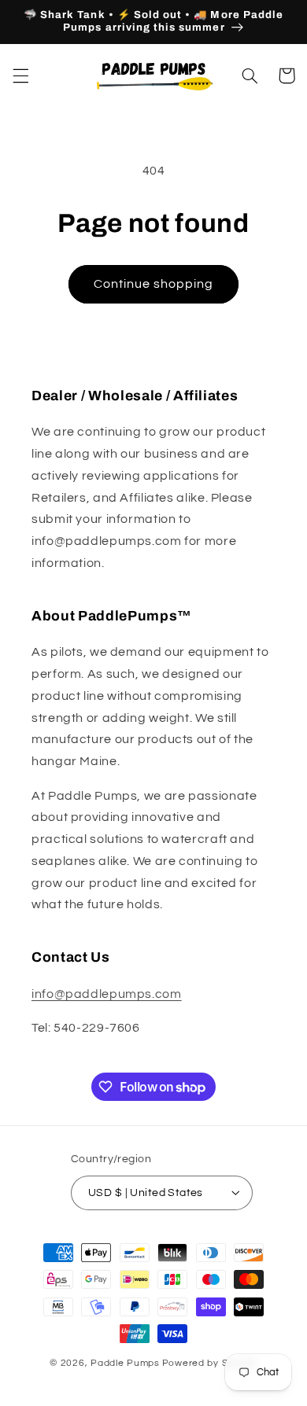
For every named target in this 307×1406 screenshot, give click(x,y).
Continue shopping (154, 284)
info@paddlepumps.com (106, 994)
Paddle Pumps (125, 1363)
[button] (20, 75)
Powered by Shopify (209, 1363)
